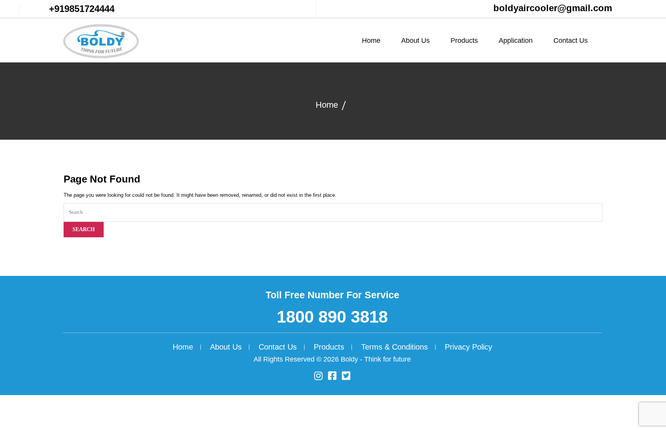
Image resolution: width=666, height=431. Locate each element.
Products (329, 347)
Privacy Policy (468, 347)
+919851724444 (81, 8)
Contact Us (570, 40)
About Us (415, 40)
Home (371, 40)
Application (516, 40)
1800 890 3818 (332, 316)
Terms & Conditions (394, 347)
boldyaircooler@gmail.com (552, 8)
